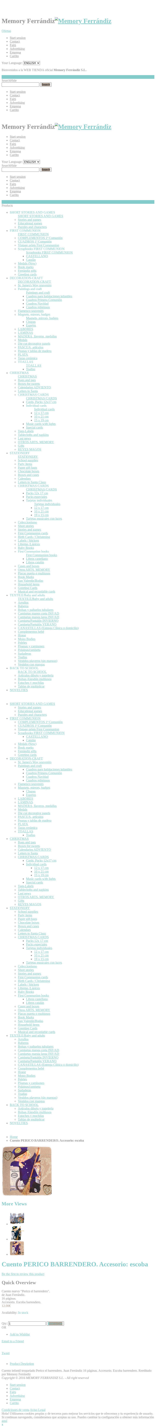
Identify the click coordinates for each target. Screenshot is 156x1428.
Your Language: (12, 63)
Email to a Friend (13, 1341)
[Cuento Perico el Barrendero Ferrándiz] (17, 1239)
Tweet (6, 1353)
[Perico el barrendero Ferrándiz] (17, 1254)
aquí (4, 1421)
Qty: (4, 1323)
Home (14, 1137)
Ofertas (6, 31)
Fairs (13, 45)
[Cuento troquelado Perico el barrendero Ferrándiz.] (17, 1224)
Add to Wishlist (20, 1334)
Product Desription (22, 1363)
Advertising (17, 48)
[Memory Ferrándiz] (83, 21)
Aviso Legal (38, 1410)
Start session (18, 37)
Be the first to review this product (23, 1274)
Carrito (14, 56)
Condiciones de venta (15, 1410)
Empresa (15, 52)
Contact (15, 41)
